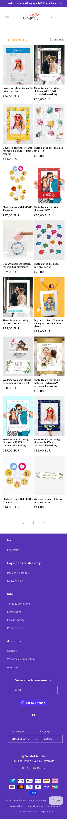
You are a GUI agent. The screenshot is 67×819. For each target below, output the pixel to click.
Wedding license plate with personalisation (49, 500)
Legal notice (14, 611)
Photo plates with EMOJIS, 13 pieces (18, 209)
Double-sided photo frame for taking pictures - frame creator (18, 150)
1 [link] (24, 522)
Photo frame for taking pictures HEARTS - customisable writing (16, 442)
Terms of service (34, 806)
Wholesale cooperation (21, 659)
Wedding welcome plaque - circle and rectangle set (18, 381)
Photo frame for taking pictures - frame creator (16, 322)
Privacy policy (15, 628)
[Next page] (43, 523)
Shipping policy (54, 806)
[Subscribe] (53, 690)
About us (12, 667)
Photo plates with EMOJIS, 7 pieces (18, 500)
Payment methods (18, 572)
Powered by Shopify (36, 800)
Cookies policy (15, 619)
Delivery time (15, 580)
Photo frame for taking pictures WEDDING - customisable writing (47, 91)
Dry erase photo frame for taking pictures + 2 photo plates (49, 323)
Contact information (27, 811)
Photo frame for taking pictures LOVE (47, 209)
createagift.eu (19, 800)
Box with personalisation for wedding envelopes (17, 265)
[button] (7, 16)
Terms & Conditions (19, 603)
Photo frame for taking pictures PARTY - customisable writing (47, 442)
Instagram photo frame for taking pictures (18, 90)
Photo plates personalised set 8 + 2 (48, 149)
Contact (12, 650)
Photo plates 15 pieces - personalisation (47, 265)
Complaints (14, 549)
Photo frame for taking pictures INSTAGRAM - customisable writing (47, 382)
